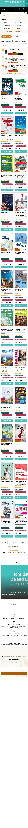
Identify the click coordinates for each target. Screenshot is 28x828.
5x (22, 335)
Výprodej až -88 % (18, 133)
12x (9, 103)
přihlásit (14, 673)
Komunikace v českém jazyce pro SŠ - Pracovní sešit (17, 57)
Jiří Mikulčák (3, 178)
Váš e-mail (3, 666)
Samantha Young (4, 214)
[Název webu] (4, 9)
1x (22, 257)
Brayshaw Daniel (18, 254)
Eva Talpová (9, 292)
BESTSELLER (15, 62)
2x (8, 373)
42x (9, 487)
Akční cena (17, 131)
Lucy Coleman (17, 136)
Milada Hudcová (4, 332)
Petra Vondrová (4, 292)
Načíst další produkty (13, 73)
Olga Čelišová (16, 59)
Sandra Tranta (17, 177)
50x (9, 449)
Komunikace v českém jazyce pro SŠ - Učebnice (17, 66)
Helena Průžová (22, 176)
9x (22, 410)
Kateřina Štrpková (18, 332)
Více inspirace (13, 604)
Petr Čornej (16, 370)
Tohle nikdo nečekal (13, 49)
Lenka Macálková (23, 524)
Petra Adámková (23, 59)
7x (22, 103)
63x (22, 449)
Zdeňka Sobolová (4, 370)
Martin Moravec (4, 482)
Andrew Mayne (17, 407)
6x (8, 180)
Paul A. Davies (17, 485)
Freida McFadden (18, 444)
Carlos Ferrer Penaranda (19, 216)
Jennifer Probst (3, 408)
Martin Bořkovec (4, 293)
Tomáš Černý (17, 176)
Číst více (3, 45)
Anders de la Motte (4, 445)
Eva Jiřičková (9, 293)
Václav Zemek (17, 524)
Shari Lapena (10, 50)
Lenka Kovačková (23, 177)
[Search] (25, 12)
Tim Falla (21, 485)
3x (8, 141)
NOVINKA (3, 94)
